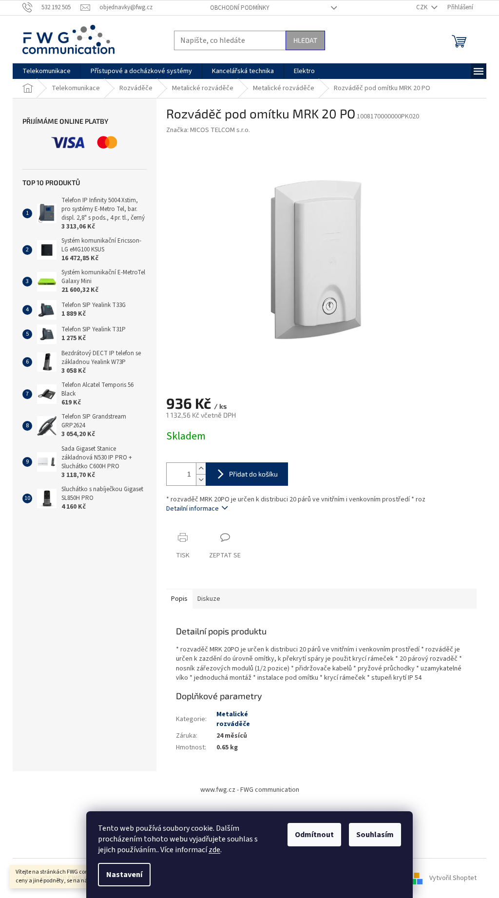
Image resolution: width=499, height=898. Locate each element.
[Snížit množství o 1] (201, 479)
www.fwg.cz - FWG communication (249, 790)
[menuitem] (46, 71)
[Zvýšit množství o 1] (201, 468)
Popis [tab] (179, 599)
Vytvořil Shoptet (453, 878)
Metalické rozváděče (233, 718)
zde (214, 849)
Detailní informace (192, 509)
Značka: (208, 130)
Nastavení (124, 874)
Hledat (305, 40)
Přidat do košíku (253, 474)
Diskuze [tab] (208, 599)
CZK (422, 7)
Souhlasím (375, 834)
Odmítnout (314, 834)
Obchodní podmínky (239, 7)
